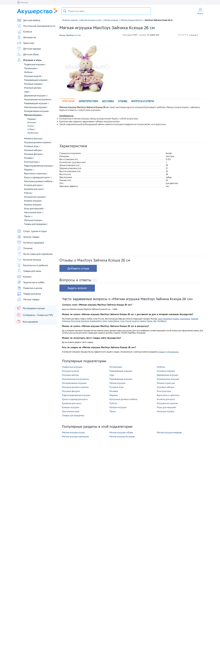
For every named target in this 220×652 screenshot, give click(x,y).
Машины (29, 169)
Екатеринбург (96, 321)
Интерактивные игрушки (37, 111)
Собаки (31, 129)
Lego (27, 91)
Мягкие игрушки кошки (73, 432)
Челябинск (161, 321)
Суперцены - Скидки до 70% (38, 315)
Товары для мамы (32, 271)
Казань (176, 319)
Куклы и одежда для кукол (38, 177)
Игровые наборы (33, 150)
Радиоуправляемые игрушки (39, 165)
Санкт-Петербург (165, 319)
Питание (27, 248)
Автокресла (29, 37)
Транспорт (28, 43)
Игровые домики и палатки (38, 142)
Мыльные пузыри (33, 220)
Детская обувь (31, 54)
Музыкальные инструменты (38, 99)
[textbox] (106, 11)
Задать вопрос (77, 288)
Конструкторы (32, 162)
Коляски (27, 31)
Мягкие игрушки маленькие (75, 436)
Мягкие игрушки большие (122, 436)
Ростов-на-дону (131, 321)
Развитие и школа (32, 288)
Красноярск (185, 319)
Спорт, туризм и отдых (35, 231)
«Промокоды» (173, 352)
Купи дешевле (30, 321)
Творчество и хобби (33, 282)
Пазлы (28, 216)
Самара (142, 321)
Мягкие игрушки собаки (121, 432)
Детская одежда (32, 48)
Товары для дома (32, 293)
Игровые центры (33, 87)
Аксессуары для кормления (38, 254)
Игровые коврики (33, 84)
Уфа (154, 321)
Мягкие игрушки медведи (169, 432)
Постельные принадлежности (39, 26)
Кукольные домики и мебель (38, 181)
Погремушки (31, 68)
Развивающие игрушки (36, 103)
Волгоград (75, 321)
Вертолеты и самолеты (36, 173)
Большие (32, 122)
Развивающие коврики (36, 80)
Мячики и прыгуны (33, 138)
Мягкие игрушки (33, 115)
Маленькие (33, 133)
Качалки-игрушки (33, 200)
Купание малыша (32, 259)
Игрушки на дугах (33, 76)
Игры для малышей (34, 208)
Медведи (32, 119)
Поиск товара (65, 11)
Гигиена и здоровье (33, 242)
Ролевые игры (32, 146)
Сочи (122, 321)
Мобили (29, 72)
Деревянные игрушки (35, 95)
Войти (200, 13)
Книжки (27, 276)
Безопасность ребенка (35, 265)
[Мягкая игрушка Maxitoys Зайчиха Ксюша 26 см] (86, 67)
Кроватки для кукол (34, 189)
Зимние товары (31, 236)
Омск (105, 321)
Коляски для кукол (34, 185)
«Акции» (161, 352)
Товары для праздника (36, 224)
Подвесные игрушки (35, 64)
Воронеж (85, 321)
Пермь (149, 321)
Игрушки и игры (32, 60)
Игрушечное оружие (35, 197)
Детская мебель (31, 20)
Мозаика (29, 158)
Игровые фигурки (33, 154)
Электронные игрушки (36, 107)
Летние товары (31, 299)
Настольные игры (34, 212)
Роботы (28, 193)
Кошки (31, 126)
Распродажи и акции (34, 308)
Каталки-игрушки (33, 204)
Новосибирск (113, 321)
